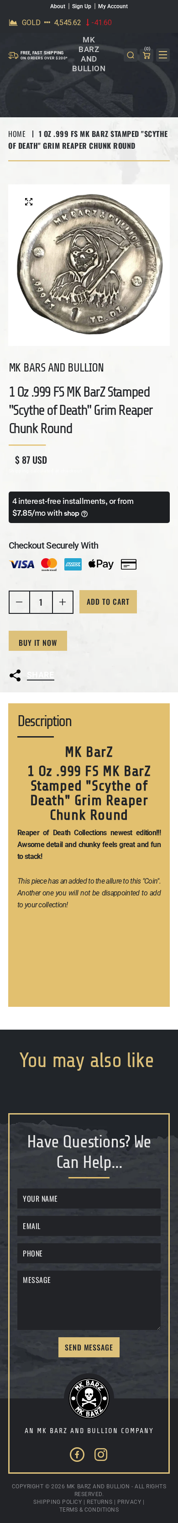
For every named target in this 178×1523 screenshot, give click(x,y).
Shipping (19, 470)
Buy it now (38, 642)
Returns (99, 1502)
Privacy (129, 1502)
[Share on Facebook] (51, 699)
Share (40, 675)
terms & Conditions (89, 1510)
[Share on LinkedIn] (76, 699)
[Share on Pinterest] (99, 699)
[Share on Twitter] (27, 699)
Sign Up (81, 6)
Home (17, 133)
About (57, 6)
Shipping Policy (57, 1502)
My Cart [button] (147, 50)
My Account (113, 6)
